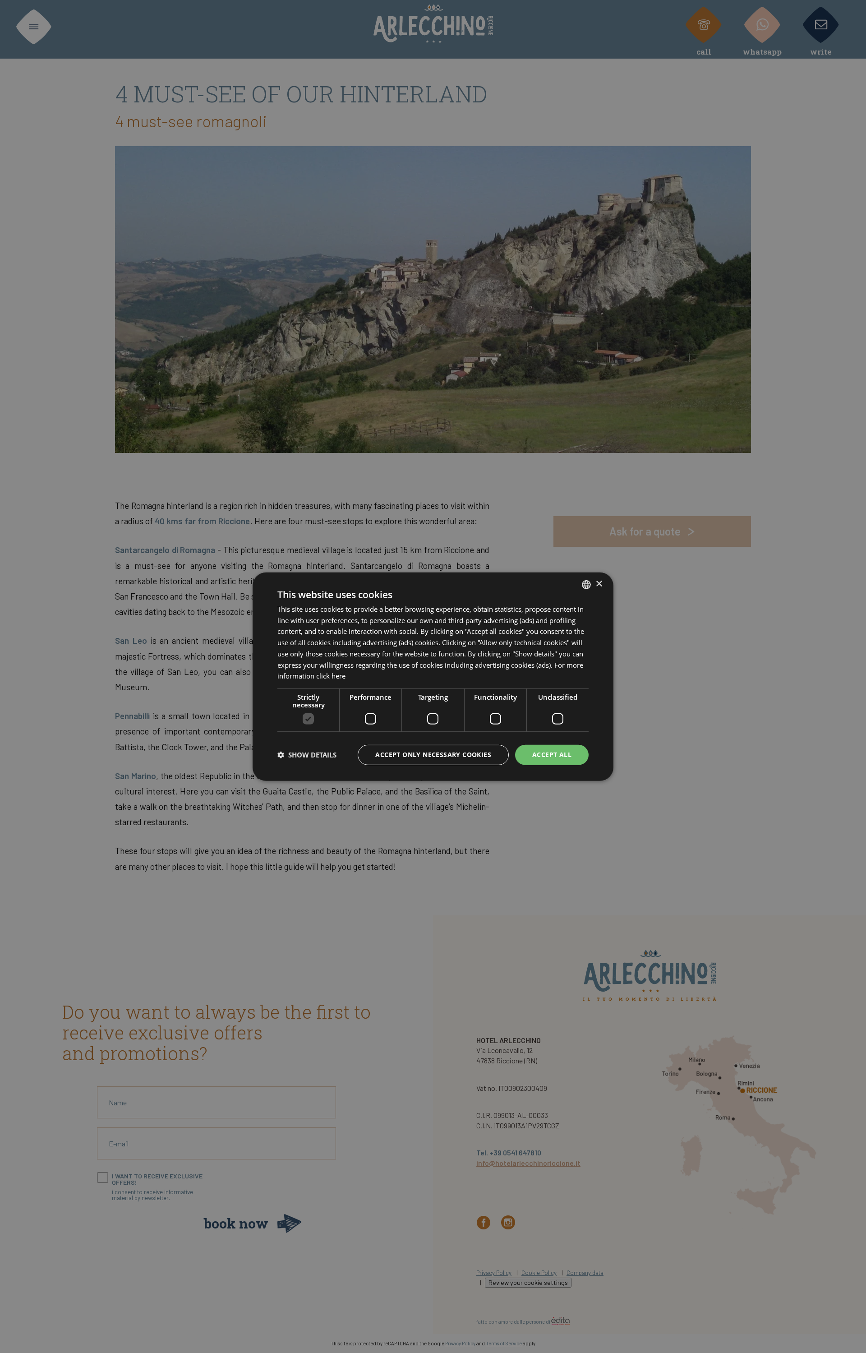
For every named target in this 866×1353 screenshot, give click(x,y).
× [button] (598, 584)
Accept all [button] (551, 754)
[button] (306, 755)
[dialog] (433, 676)
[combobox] (586, 584)
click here (330, 675)
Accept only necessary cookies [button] (433, 754)
